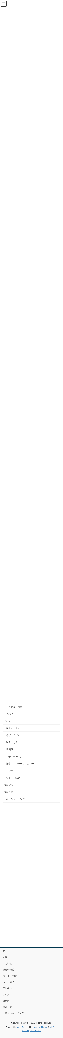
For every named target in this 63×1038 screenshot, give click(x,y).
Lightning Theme (39, 1027)
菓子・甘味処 (13, 777)
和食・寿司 (12, 742)
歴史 (5, 950)
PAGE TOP (58, 1004)
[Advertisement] (31, 838)
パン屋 (9, 770)
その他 (9, 714)
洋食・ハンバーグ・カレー (20, 763)
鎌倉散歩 (8, 785)
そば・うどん (13, 735)
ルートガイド (10, 982)
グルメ (7, 721)
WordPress (22, 1027)
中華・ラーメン (14, 756)
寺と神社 (7, 963)
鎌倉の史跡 (8, 969)
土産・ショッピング (14, 799)
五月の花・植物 (14, 707)
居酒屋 (9, 749)
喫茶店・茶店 (13, 728)
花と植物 (7, 988)
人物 (5, 957)
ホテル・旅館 (10, 976)
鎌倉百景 (8, 792)
